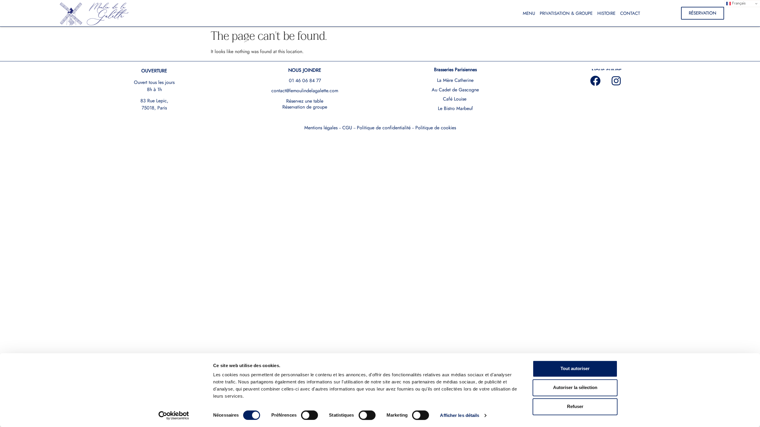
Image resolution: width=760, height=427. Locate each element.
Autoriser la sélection (575, 387)
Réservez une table (304, 101)
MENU (529, 13)
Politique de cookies (435, 127)
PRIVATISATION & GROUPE (566, 13)
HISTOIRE (606, 13)
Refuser (575, 406)
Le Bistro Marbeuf (455, 108)
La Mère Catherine (455, 80)
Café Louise (454, 98)
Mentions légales (321, 127)
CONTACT (630, 13)
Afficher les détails (459, 415)
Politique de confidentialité (384, 127)
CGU (347, 127)
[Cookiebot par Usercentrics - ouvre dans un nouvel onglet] (174, 415)
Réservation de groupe (304, 106)
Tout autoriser (575, 368)
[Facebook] (595, 80)
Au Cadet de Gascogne (455, 89)
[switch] (309, 415)
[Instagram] (616, 80)
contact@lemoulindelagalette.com (304, 90)
